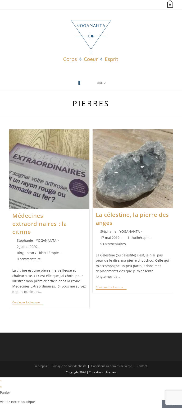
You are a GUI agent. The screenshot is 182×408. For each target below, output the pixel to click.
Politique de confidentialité (69, 366)
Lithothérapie (48, 252)
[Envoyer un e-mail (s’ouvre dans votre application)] (22, 4)
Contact (142, 366)
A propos (41, 366)
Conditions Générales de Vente (111, 366)
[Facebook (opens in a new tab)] (11, 4)
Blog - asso (25, 252)
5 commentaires (113, 243)
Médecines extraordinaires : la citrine (39, 223)
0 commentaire (29, 259)
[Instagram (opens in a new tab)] (16, 4)
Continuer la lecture (27, 302)
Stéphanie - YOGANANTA (36, 240)
